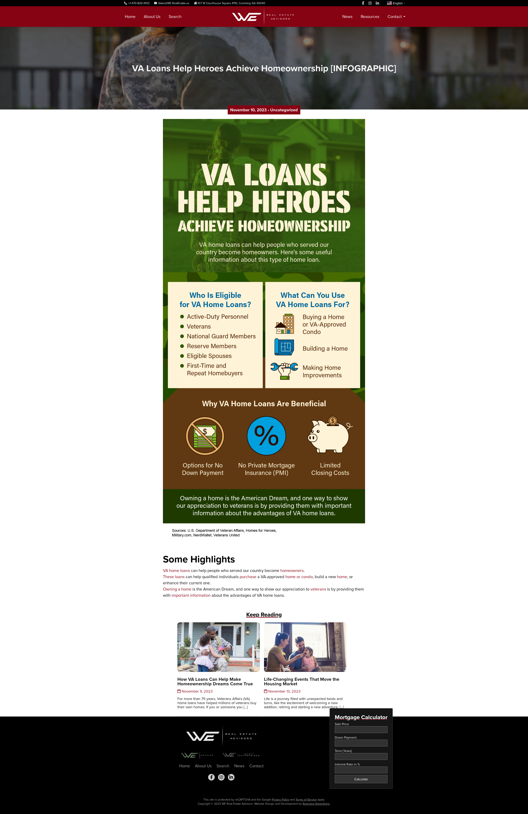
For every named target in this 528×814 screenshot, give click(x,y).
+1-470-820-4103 (138, 3)
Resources (370, 16)
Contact (395, 16)
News (347, 16)
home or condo (299, 577)
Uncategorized (284, 110)
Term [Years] (343, 751)
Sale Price (342, 724)
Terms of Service (306, 799)
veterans (318, 589)
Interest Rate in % (347, 764)
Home (130, 16)
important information (191, 595)
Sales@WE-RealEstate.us (173, 3)
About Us (152, 16)
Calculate (361, 779)
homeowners (292, 570)
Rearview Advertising (316, 804)
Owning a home (177, 589)
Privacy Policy (280, 799)
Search (175, 16)
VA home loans (176, 570)
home (342, 577)
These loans (174, 577)
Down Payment (346, 737)
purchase (248, 577)
